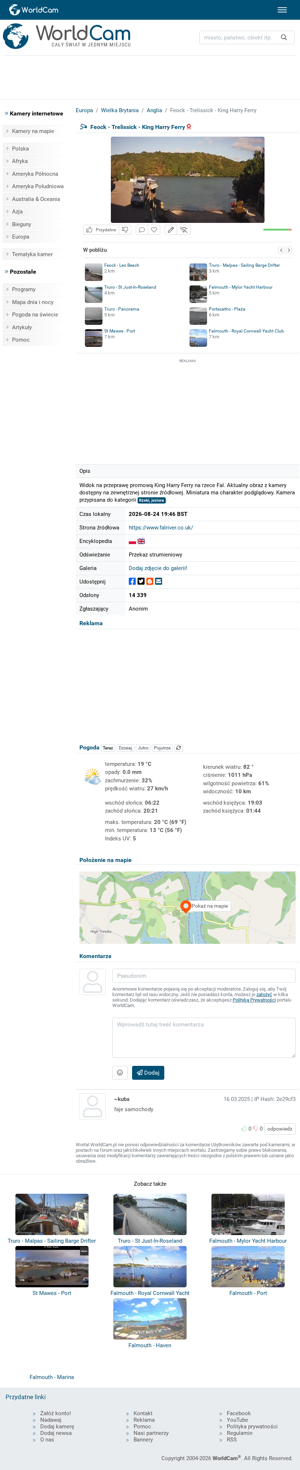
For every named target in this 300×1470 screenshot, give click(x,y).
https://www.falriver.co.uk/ (161, 527)
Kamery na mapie (33, 131)
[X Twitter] (141, 581)
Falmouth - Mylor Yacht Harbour (241, 287)
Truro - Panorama (121, 309)
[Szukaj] (284, 37)
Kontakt (143, 1413)
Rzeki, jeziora (151, 500)
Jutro (143, 748)
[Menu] (282, 10)
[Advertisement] (187, 410)
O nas (47, 1439)
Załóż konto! (55, 1413)
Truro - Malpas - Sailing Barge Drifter (244, 265)
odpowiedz (279, 1129)
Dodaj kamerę (57, 1426)
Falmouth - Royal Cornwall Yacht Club (246, 331)
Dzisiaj (125, 748)
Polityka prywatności (252, 1426)
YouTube (237, 1420)
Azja (17, 211)
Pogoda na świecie (35, 314)
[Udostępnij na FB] (132, 581)
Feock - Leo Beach (121, 265)
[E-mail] (158, 581)
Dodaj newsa (56, 1433)
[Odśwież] (178, 748)
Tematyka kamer (32, 254)
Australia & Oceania (36, 199)
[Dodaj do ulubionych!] (154, 230)
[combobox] (247, 37)
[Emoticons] (120, 1073)
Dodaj (151, 1072)
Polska (20, 148)
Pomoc (21, 340)
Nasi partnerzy (151, 1433)
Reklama (144, 1420)
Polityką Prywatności (254, 1000)
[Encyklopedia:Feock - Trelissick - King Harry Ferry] (132, 541)
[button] (171, 230)
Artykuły (22, 327)
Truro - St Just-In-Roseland (130, 287)
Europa (20, 236)
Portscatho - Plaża (227, 309)
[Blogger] (149, 581)
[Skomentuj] (142, 230)
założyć (264, 994)
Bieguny (21, 224)
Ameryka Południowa (38, 186)
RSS (232, 1439)
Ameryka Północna (35, 174)
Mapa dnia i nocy (32, 302)
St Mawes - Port (119, 331)
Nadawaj (50, 1420)
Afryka (20, 161)
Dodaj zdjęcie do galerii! (158, 568)
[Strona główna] (34, 10)
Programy (23, 289)
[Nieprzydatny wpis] (125, 230)
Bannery (143, 1439)
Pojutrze (162, 748)
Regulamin (239, 1433)
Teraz (108, 748)
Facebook (239, 1413)
